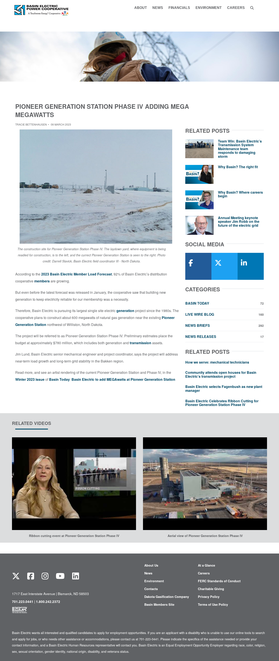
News (148, 573)
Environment (154, 581)
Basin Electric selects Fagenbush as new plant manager (223, 388)
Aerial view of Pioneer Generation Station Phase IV (205, 535)
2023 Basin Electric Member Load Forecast (76, 274)
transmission (140, 342)
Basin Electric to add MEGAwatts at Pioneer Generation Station (123, 379)
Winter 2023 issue (29, 379)
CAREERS (236, 8)
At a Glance (206, 565)
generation (125, 310)
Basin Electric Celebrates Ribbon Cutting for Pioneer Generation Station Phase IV (222, 402)
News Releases (224, 336)
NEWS (157, 8)
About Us (151, 565)
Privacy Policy (208, 596)
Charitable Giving (211, 589)
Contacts (151, 589)
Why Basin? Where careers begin (240, 194)
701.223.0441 (22, 601)
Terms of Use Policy (213, 604)
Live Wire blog (224, 314)
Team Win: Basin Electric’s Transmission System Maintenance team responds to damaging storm (240, 149)
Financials (179, 8)
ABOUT (140, 8)
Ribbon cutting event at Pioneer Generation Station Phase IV (74, 535)
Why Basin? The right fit (238, 166)
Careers (204, 573)
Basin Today (59, 379)
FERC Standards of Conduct (219, 581)
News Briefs (224, 325)
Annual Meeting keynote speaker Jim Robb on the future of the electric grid (238, 221)
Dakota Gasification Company (166, 596)
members (42, 281)
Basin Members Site (159, 604)
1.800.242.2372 (48, 601)
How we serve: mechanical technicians (217, 362)
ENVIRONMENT (209, 8)
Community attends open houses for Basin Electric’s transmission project (220, 374)
